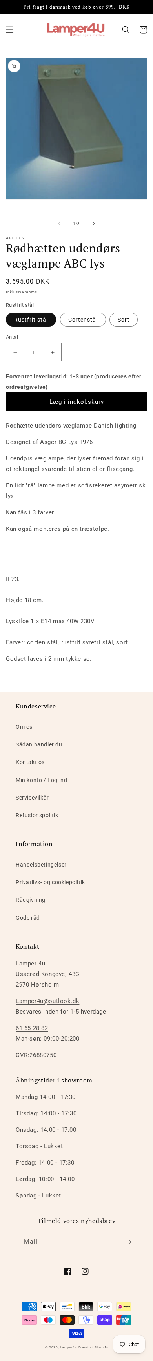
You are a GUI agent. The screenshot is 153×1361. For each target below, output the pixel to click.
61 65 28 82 (32, 1028)
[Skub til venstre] (59, 223)
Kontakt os (30, 762)
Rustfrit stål (31, 319)
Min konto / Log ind (41, 780)
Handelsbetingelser (41, 864)
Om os (24, 727)
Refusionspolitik (37, 815)
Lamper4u (68, 1347)
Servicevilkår (32, 798)
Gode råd (28, 918)
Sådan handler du (39, 744)
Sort (123, 319)
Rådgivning (31, 900)
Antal (12, 337)
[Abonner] (128, 1242)
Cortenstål (83, 319)
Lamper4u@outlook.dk (47, 1001)
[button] (9, 29)
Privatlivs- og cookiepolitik (50, 882)
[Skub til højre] (93, 223)
